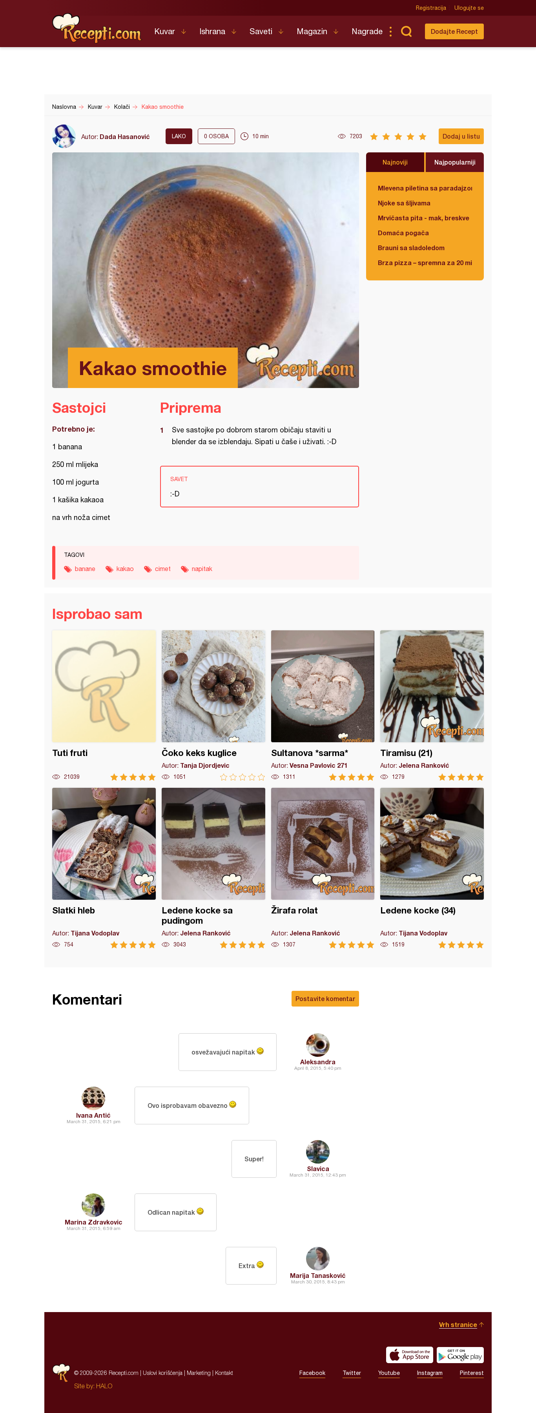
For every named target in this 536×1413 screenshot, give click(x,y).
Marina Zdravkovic (93, 1222)
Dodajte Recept (454, 31)
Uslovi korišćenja (162, 1372)
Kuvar (164, 31)
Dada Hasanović (125, 136)
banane (85, 568)
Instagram (430, 1373)
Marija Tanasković (318, 1275)
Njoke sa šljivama (404, 203)
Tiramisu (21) (432, 705)
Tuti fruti (104, 705)
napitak (202, 568)
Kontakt (224, 1372)
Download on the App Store (409, 1355)
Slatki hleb (104, 868)
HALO (104, 1385)
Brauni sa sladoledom (411, 247)
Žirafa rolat (323, 868)
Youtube (389, 1373)
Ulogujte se (469, 8)
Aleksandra (317, 1061)
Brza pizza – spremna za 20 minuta (425, 262)
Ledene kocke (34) (432, 868)
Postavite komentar (325, 998)
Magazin (312, 31)
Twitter (352, 1373)
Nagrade (367, 31)
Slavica (318, 1168)
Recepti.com (97, 28)
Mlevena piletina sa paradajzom (425, 188)
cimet (163, 568)
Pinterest (472, 1373)
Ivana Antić (93, 1115)
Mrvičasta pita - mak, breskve (423, 217)
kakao (125, 568)
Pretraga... (406, 31)
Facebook (312, 1373)
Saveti (261, 31)
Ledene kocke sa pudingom (213, 868)
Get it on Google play (460, 1355)
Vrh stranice (458, 1324)
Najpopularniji (455, 162)
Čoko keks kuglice (213, 705)
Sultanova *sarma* (323, 705)
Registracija (431, 8)
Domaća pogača (403, 232)
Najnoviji (395, 162)
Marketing (199, 1372)
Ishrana (212, 31)
